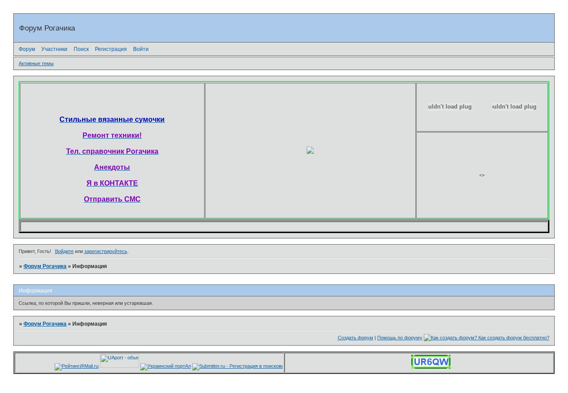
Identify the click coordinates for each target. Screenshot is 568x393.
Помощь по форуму (399, 337)
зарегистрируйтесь (105, 251)
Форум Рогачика (45, 266)
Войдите (64, 251)
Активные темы (36, 63)
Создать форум (355, 337)
